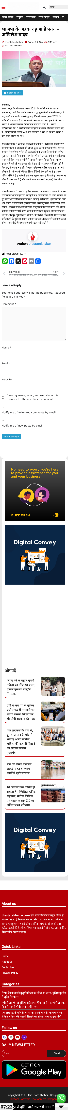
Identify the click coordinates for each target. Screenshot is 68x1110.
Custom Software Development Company (34, 1099)
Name (6, 347)
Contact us (8, 967)
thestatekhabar (40, 244)
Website (7, 379)
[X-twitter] (11, 1037)
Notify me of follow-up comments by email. (29, 412)
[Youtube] (17, 1037)
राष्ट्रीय (20, 17)
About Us (7, 961)
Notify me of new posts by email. (22, 425)
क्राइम (56, 17)
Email (6, 363)
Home (5, 956)
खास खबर (7, 17)
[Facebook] (4, 1037)
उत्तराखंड (30, 17)
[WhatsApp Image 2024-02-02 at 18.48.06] (35, 583)
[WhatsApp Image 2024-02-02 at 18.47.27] (35, 519)
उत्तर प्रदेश (44, 17)
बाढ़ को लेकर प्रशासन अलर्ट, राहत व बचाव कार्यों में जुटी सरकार (19, 768)
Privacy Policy (10, 972)
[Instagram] (24, 1037)
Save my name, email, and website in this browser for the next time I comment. (32, 397)
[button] (44, 7)
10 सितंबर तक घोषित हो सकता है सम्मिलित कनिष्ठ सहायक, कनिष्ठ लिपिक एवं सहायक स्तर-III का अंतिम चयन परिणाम (21, 796)
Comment (9, 304)
